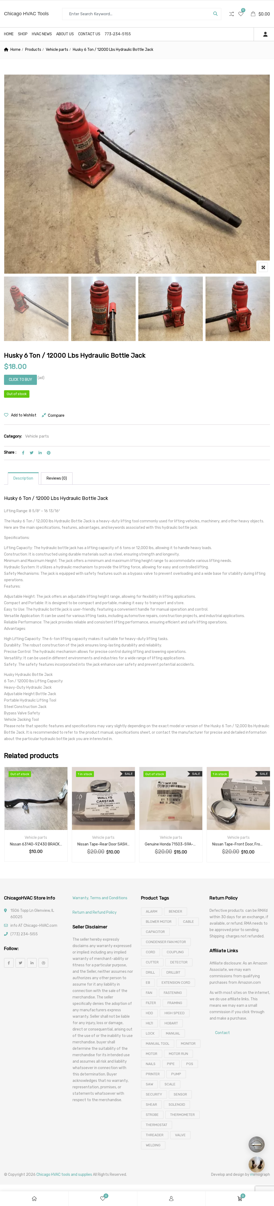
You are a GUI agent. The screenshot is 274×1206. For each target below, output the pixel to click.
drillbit (173, 972)
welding (153, 1145)
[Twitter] (20, 963)
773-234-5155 (118, 34)
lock (150, 1033)
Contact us (89, 34)
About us (65, 34)
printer (153, 1074)
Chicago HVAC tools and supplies (64, 1174)
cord (150, 952)
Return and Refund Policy (95, 912)
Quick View (36, 817)
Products (33, 49)
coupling (175, 952)
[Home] (34, 1198)
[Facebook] (9, 963)
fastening (173, 993)
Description (23, 478)
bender (175, 911)
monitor (188, 1044)
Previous (15, 310)
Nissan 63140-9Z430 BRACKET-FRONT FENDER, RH (36, 844)
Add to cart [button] (89, 805)
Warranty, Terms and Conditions (100, 898)
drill (150, 972)
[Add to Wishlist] (29, 805)
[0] (240, 14)
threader (154, 1135)
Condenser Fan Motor (166, 942)
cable (188, 922)
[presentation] (8, 820)
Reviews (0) (57, 478)
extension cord (176, 983)
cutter (152, 962)
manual (173, 1033)
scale (170, 1084)
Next (258, 310)
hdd (149, 1013)
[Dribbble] (43, 963)
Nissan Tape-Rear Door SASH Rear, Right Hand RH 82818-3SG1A (103, 844)
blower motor (159, 922)
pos (189, 1064)
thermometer (182, 1115)
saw (149, 1084)
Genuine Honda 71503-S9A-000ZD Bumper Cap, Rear (171, 844)
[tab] (23, 478)
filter (151, 1003)
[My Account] (171, 1198)
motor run (178, 1054)
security (154, 1094)
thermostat (156, 1125)
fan (149, 993)
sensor (180, 1094)
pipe (171, 1064)
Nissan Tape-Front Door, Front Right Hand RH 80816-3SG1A (238, 844)
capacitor (155, 932)
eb (148, 983)
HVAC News (42, 34)
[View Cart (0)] (253, 14)
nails (150, 1064)
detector (179, 962)
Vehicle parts (57, 49)
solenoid (177, 1104)
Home (9, 34)
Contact (222, 1033)
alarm (151, 911)
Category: (13, 436)
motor (151, 1054)
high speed (175, 1013)
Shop (23, 34)
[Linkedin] (32, 963)
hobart (171, 1023)
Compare (56, 415)
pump (176, 1074)
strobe (152, 1115)
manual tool (157, 1044)
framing (175, 1003)
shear (151, 1104)
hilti (149, 1023)
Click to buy (20, 379)
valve (180, 1135)
